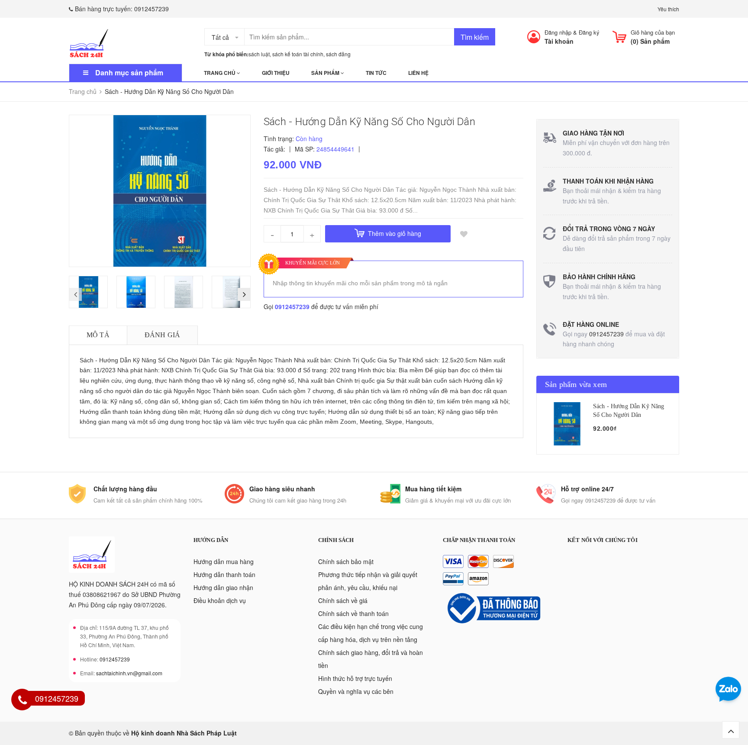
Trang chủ (220, 73)
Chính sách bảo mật (346, 561)
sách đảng (338, 54)
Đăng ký (589, 32)
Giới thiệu (276, 73)
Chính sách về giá (343, 600)
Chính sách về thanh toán (353, 613)
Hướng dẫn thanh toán (224, 574)
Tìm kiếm (475, 37)
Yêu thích (668, 9)
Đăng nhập (558, 32)
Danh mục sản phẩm (129, 72)
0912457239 (151, 8)
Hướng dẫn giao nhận (223, 587)
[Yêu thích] (463, 233)
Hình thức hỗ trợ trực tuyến (355, 678)
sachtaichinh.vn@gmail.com (129, 673)
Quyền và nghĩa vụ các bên (355, 691)
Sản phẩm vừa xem (576, 384)
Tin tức (376, 73)
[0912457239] (22, 700)
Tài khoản (559, 41)
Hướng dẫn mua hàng (223, 561)
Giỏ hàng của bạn (653, 32)
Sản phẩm (326, 73)
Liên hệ (418, 73)
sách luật (259, 54)
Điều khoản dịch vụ (219, 600)
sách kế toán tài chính (297, 54)
